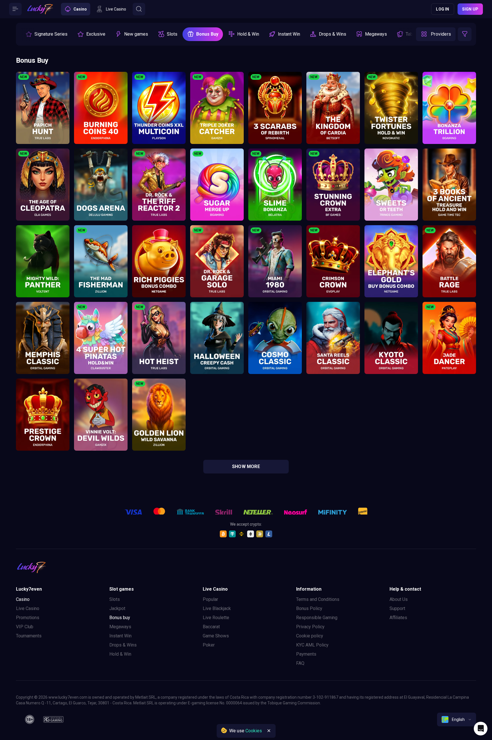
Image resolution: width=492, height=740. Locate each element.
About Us (399, 599)
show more (246, 466)
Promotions (27, 617)
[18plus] (29, 719)
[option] (46, 34)
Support (397, 608)
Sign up (470, 9)
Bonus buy (119, 617)
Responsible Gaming (316, 617)
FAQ (300, 663)
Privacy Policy (310, 626)
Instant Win (120, 636)
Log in (442, 9)
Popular (210, 599)
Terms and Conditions (317, 599)
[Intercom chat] (480, 728)
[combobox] (456, 719)
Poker (209, 645)
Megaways (120, 626)
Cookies (253, 730)
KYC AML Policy (312, 645)
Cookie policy (309, 636)
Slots (114, 599)
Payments (306, 654)
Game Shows (216, 636)
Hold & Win (120, 654)
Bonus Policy (309, 608)
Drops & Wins (123, 645)
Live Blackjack (217, 608)
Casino (23, 599)
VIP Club (24, 626)
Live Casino (27, 608)
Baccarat (211, 626)
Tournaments (29, 636)
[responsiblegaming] (53, 719)
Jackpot (117, 608)
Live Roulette (216, 617)
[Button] (15, 9)
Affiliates (398, 617)
